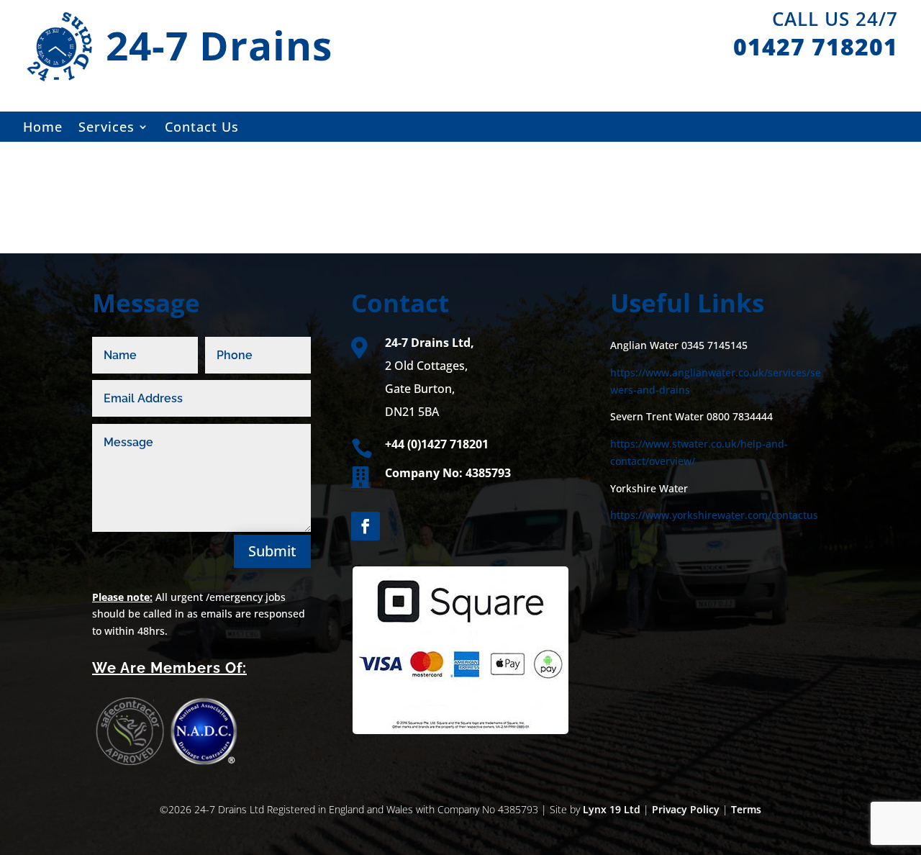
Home (43, 128)
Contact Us (202, 128)
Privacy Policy (686, 809)
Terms (746, 809)
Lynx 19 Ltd (611, 809)
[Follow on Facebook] (365, 526)
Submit (272, 551)
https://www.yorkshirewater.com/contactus (714, 515)
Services (106, 128)
